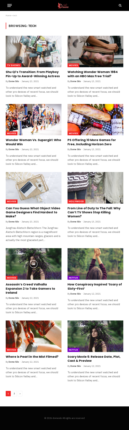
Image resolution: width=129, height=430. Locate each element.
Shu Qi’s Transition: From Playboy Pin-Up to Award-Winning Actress (33, 74)
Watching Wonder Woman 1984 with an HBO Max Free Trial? (93, 74)
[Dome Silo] (65, 5)
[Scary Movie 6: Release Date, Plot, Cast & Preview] (95, 336)
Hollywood (76, 201)
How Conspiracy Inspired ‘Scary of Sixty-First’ (95, 286)
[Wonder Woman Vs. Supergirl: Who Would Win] (33, 119)
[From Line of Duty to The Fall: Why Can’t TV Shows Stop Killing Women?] (95, 188)
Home (8, 15)
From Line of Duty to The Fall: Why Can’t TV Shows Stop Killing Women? (94, 212)
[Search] (120, 5)
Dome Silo (14, 81)
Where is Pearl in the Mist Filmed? (32, 357)
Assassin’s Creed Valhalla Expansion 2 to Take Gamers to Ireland (30, 288)
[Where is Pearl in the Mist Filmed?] (33, 336)
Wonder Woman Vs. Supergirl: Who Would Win (33, 142)
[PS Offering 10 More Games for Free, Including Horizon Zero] (95, 119)
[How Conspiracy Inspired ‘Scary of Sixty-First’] (95, 264)
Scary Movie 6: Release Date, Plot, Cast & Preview (94, 359)
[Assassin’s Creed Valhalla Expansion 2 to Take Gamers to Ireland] (33, 264)
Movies (73, 65)
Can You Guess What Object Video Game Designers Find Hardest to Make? (33, 212)
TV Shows (13, 65)
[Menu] (9, 5)
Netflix (73, 277)
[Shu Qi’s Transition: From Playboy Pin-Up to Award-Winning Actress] (33, 51)
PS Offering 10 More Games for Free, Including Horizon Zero (92, 142)
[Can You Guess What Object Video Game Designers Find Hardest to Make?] (33, 188)
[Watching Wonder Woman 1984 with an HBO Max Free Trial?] (95, 51)
